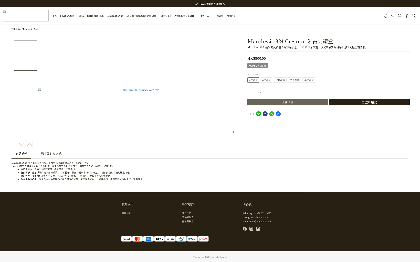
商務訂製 (218, 15)
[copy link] (278, 113)
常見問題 (231, 15)
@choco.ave (261, 217)
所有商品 (204, 15)
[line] (258, 113)
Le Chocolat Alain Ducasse (141, 15)
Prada (81, 15)
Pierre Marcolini (95, 15)
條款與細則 (188, 221)
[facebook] (265, 113)
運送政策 (186, 213)
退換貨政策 (188, 217)
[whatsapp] (271, 113)
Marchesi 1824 (115, 15)
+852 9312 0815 (263, 213)
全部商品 (15, 28)
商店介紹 (126, 213)
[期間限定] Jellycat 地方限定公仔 (176, 15)
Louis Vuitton (67, 15)
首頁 (54, 15)
